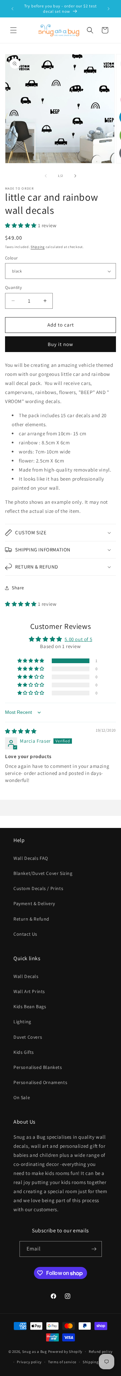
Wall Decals (26, 976)
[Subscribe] (94, 1249)
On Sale (21, 1097)
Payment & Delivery (34, 903)
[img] (21, 731)
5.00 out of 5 (78, 639)
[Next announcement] (108, 8)
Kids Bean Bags (29, 1006)
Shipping (38, 247)
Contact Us (25, 934)
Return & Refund (31, 919)
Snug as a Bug (35, 1351)
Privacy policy (29, 1362)
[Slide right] (75, 175)
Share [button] (18, 588)
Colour (11, 258)
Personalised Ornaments (40, 1082)
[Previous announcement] (12, 8)
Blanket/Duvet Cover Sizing (43, 873)
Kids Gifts (23, 1052)
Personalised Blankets (37, 1067)
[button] (13, 30)
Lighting (22, 1022)
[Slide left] (45, 175)
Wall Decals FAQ (30, 858)
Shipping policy (97, 1362)
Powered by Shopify (65, 1351)
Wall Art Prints (29, 991)
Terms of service (62, 1362)
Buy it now (60, 344)
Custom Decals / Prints (38, 888)
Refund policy (101, 1351)
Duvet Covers (27, 1037)
